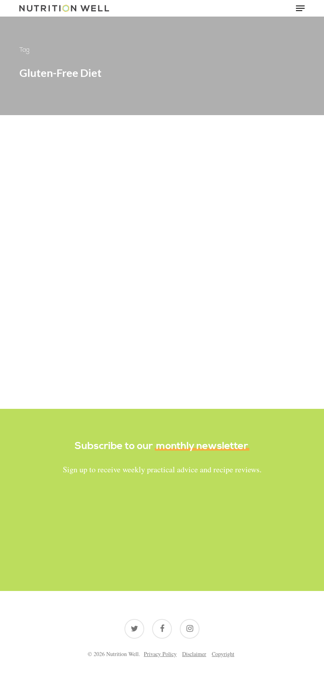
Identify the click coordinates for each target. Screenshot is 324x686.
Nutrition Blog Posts (57, 284)
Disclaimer (194, 654)
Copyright (223, 654)
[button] (300, 8)
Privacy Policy (160, 654)
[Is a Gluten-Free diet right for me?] (87, 302)
